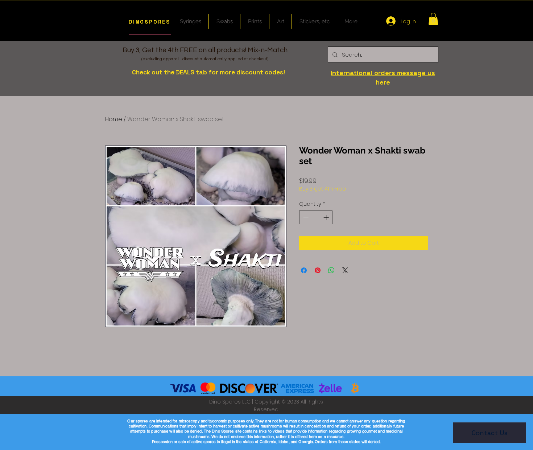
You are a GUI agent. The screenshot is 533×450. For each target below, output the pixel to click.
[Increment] (327, 217)
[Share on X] (345, 270)
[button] (433, 19)
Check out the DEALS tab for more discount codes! (208, 72)
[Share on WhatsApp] (331, 270)
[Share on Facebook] (303, 270)
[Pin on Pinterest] (317, 270)
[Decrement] (305, 217)
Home (113, 119)
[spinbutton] (316, 217)
